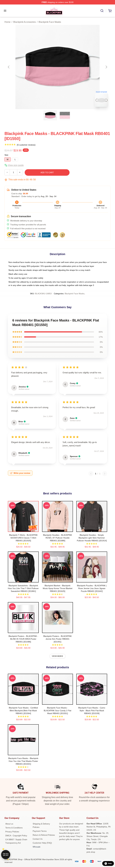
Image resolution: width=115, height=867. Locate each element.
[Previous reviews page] (90, 473)
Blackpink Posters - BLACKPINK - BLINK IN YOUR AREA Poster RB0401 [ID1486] (23, 639)
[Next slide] (106, 67)
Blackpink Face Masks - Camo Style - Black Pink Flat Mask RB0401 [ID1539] (91, 710)
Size (6, 155)
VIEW (23, 529)
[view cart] (110, 10)
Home (7, 22)
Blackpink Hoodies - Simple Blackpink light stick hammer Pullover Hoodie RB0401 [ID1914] (92, 538)
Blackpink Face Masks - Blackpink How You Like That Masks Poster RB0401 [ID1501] (23, 761)
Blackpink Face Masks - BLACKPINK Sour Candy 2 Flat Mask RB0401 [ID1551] (57, 710)
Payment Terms (40, 831)
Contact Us (37, 839)
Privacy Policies (12, 831)
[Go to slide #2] (65, 115)
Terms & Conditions (14, 828)
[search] (102, 10)
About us (9, 824)
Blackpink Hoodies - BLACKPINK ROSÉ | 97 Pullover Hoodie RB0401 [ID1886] (57, 538)
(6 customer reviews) (26, 145)
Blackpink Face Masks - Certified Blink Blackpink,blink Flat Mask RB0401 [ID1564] (23, 710)
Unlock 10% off (6, 854)
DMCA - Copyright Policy (16, 835)
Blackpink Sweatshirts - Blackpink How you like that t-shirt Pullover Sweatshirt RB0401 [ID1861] (23, 588)
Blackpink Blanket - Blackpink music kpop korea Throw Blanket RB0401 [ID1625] (57, 588)
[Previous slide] (9, 67)
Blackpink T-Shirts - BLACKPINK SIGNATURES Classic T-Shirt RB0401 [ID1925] (23, 538)
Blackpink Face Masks (50, 22)
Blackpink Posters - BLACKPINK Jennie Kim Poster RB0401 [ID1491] (57, 639)
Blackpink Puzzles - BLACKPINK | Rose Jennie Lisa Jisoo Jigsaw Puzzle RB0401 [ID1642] (92, 588)
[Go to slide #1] (50, 115)
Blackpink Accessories (24, 22)
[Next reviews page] (104, 473)
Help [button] (110, 863)
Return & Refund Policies (44, 835)
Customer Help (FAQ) (42, 843)
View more (57, 656)
